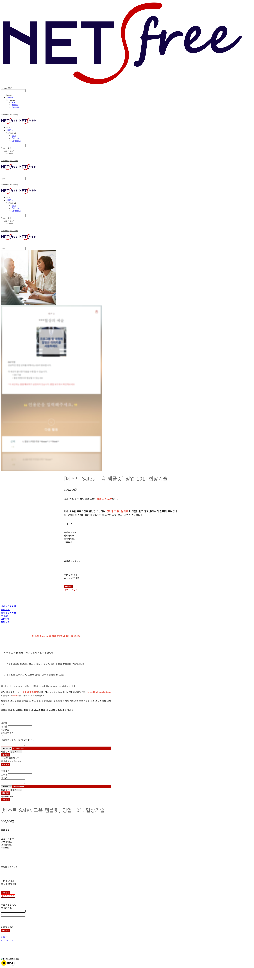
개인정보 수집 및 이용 (11, 739)
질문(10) (5, 619)
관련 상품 (5, 622)
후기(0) (4, 615)
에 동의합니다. (17, 739)
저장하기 (5, 755)
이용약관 (4, 937)
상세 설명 (5, 609)
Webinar (15, 105)
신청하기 (5, 930)
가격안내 (9, 97)
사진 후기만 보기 (11, 758)
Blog (13, 102)
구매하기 (5, 799)
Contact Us (16, 107)
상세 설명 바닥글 (8, 612)
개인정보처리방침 (7, 940)
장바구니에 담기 (8, 896)
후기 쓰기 (5, 764)
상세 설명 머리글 (8, 606)
